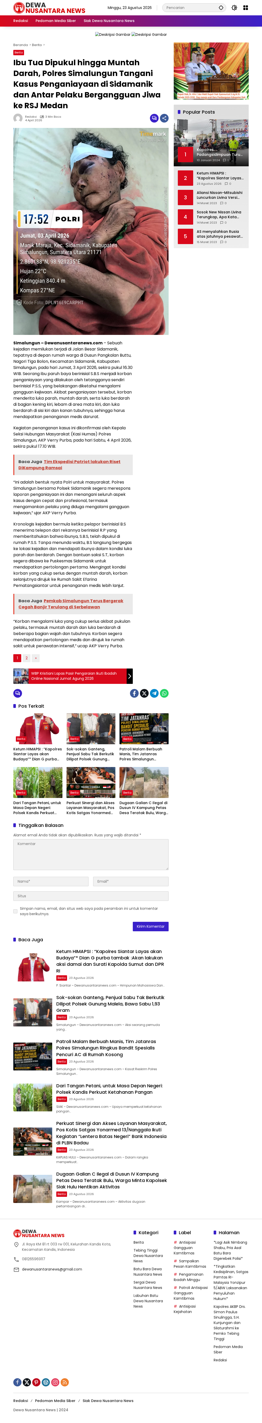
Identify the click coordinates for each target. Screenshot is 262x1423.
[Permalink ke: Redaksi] (19, 118)
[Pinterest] (36, 1382)
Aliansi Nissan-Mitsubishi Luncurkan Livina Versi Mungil (219, 195)
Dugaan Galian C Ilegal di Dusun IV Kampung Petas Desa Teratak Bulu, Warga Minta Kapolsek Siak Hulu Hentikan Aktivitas (143, 808)
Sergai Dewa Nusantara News (148, 1285)
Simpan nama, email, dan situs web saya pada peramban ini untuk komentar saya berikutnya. (89, 911)
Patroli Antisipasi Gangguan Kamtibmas (191, 1293)
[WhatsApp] (164, 693)
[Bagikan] (164, 118)
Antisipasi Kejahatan (185, 1309)
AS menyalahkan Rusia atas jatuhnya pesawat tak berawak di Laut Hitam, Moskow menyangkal (219, 234)
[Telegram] (154, 693)
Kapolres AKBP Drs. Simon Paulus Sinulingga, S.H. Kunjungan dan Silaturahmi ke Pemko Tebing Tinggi (230, 1322)
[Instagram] (55, 1382)
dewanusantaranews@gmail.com (52, 1269)
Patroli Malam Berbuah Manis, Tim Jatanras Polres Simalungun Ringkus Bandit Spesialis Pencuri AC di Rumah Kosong (141, 754)
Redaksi (31, 116)
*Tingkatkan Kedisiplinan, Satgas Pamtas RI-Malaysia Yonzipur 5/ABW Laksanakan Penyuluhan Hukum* (231, 1282)
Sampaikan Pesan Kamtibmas (190, 1263)
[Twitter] (144, 693)
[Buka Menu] (246, 8)
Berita (19, 52)
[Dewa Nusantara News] (51, 7)
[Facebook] (134, 693)
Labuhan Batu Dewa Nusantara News (148, 1301)
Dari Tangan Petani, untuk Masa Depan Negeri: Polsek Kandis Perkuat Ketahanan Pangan (37, 808)
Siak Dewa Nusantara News (108, 1400)
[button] (221, 7)
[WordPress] (46, 1382)
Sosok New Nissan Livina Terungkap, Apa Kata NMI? (219, 215)
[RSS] (65, 1382)
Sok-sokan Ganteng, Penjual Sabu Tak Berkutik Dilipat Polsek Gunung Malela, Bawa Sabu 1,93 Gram (90, 754)
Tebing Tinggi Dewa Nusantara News (148, 1256)
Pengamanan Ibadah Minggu (188, 1277)
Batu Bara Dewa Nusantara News (148, 1271)
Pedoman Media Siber (55, 1400)
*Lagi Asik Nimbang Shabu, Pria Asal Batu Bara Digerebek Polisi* (230, 1250)
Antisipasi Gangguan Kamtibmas (185, 1248)
